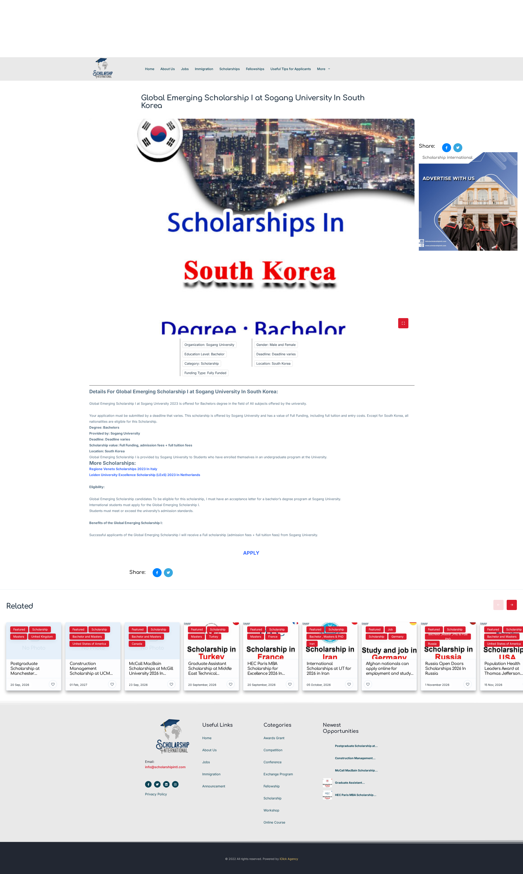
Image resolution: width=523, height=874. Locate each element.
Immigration (204, 69)
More (321, 69)
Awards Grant (274, 738)
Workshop (271, 810)
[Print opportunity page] (422, 121)
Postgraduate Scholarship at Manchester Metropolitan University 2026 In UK (355, 745)
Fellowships (255, 69)
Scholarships (229, 69)
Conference (273, 762)
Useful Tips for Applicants (290, 69)
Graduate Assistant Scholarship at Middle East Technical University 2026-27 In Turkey (355, 782)
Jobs (185, 69)
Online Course (274, 822)
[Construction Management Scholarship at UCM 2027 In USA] (327, 758)
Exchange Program (278, 774)
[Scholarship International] (103, 68)
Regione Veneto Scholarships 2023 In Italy (123, 469)
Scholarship (273, 798)
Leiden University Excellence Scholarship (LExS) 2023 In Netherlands (145, 475)
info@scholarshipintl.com (165, 767)
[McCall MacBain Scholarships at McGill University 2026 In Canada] (327, 770)
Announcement (213, 786)
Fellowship (272, 786)
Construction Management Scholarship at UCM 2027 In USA (354, 758)
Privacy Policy (156, 794)
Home (149, 69)
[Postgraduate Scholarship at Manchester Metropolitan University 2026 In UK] (327, 746)
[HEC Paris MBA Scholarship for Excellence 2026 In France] (327, 795)
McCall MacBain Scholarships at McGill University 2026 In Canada (356, 770)
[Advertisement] (122, 28)
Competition (273, 750)
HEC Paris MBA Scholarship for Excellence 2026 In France (356, 795)
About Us (167, 69)
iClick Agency (289, 859)
